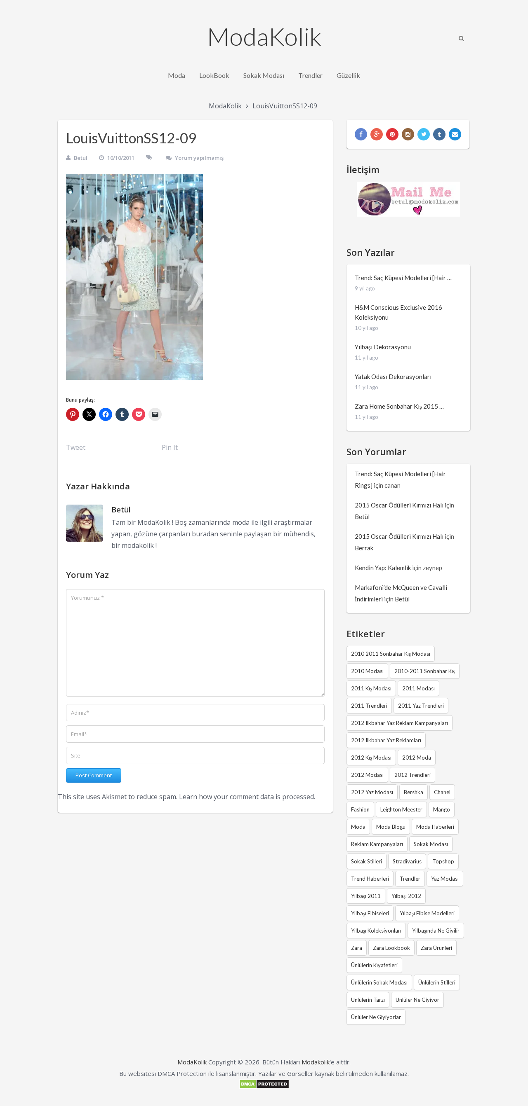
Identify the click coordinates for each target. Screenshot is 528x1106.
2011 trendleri (369, 705)
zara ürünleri (436, 948)
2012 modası (367, 775)
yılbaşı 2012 (406, 896)
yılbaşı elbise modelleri (427, 913)
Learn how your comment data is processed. (247, 796)
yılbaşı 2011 (366, 896)
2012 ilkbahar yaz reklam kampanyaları (399, 723)
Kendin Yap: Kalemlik (383, 567)
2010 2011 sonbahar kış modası (390, 653)
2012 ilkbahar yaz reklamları (386, 740)
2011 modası (418, 688)
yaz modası (445, 878)
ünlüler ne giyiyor (417, 999)
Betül (80, 157)
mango (441, 809)
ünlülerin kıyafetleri (374, 965)
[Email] (455, 134)
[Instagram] (408, 134)
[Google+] (376, 134)
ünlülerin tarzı (368, 999)
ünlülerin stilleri (436, 982)
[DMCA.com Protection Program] (264, 1087)
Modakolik (316, 1062)
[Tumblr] (439, 134)
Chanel (442, 792)
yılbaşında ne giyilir (436, 930)
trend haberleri (370, 878)
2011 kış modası (371, 688)
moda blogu (390, 826)
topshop (443, 861)
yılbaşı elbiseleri (370, 913)
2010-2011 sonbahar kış (424, 671)
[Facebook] (361, 134)
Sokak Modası (263, 75)
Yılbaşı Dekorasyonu (383, 347)
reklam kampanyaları (377, 844)
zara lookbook (391, 948)
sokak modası (431, 844)
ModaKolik (264, 36)
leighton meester (401, 809)
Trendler (310, 75)
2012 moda (416, 757)
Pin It (170, 447)
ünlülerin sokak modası (379, 982)
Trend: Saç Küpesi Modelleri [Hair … (403, 277)
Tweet (75, 447)
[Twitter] (423, 134)
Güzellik (348, 75)
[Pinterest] (392, 134)
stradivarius (407, 861)
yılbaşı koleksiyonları (376, 930)
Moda (176, 75)
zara (356, 948)
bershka (413, 792)
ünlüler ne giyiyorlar (376, 1017)
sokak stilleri (366, 861)
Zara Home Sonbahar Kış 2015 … (399, 406)
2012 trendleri (412, 775)
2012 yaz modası (372, 792)
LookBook (214, 75)
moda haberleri (435, 826)
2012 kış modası (371, 757)
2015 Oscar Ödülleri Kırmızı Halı (399, 505)
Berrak (364, 548)
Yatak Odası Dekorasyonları (393, 376)
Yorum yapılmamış (199, 157)
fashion (360, 809)
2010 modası (367, 671)
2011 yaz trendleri (421, 705)
